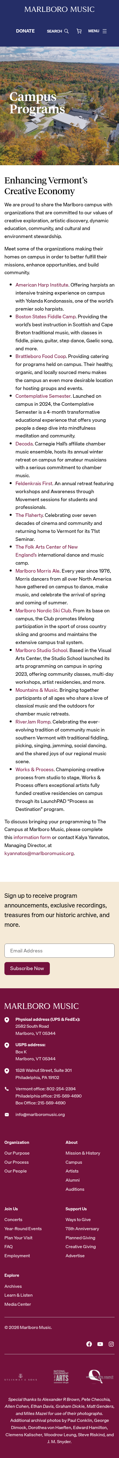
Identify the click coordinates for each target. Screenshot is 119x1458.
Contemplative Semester (43, 396)
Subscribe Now (27, 968)
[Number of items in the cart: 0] (79, 31)
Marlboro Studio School (41, 650)
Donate (25, 30)
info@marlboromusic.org (40, 1114)
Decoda (24, 444)
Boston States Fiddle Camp (45, 317)
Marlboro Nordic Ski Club (43, 611)
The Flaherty (29, 515)
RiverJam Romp (32, 722)
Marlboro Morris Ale (37, 571)
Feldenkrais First (33, 483)
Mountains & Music (36, 690)
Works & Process (34, 769)
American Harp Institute (41, 285)
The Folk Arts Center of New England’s (46, 551)
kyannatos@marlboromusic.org (39, 853)
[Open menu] (104, 31)
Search (54, 31)
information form (32, 837)
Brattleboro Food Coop (40, 356)
